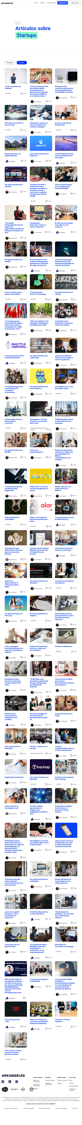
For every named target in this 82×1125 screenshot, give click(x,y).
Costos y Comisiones (61, 1108)
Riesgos (35, 1088)
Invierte (42, 3)
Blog (70, 1080)
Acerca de (72, 1077)
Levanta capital (49, 1080)
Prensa (71, 1083)
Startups (48, 1077)
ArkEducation (61, 1077)
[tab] (9, 62)
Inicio (36, 3)
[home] (7, 3)
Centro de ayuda (62, 1080)
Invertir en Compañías (36, 1081)
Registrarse (62, 3)
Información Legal (29, 1108)
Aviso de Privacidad (44, 1108)
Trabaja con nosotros (72, 1089)
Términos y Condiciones (11, 1108)
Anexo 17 (75, 1108)
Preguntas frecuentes (36, 1085)
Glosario (59, 1083)
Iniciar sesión (75, 3)
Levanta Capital (51, 3)
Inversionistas (37, 1077)
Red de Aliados (73, 1086)
